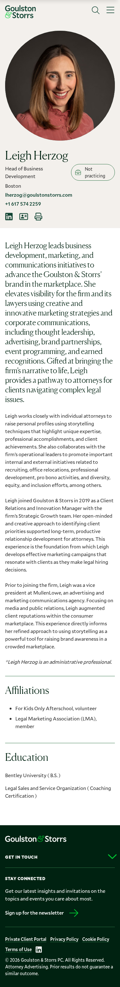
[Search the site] (96, 10)
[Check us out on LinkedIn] (39, 949)
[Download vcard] (23, 216)
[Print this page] (38, 216)
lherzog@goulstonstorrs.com (38, 194)
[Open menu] (110, 10)
